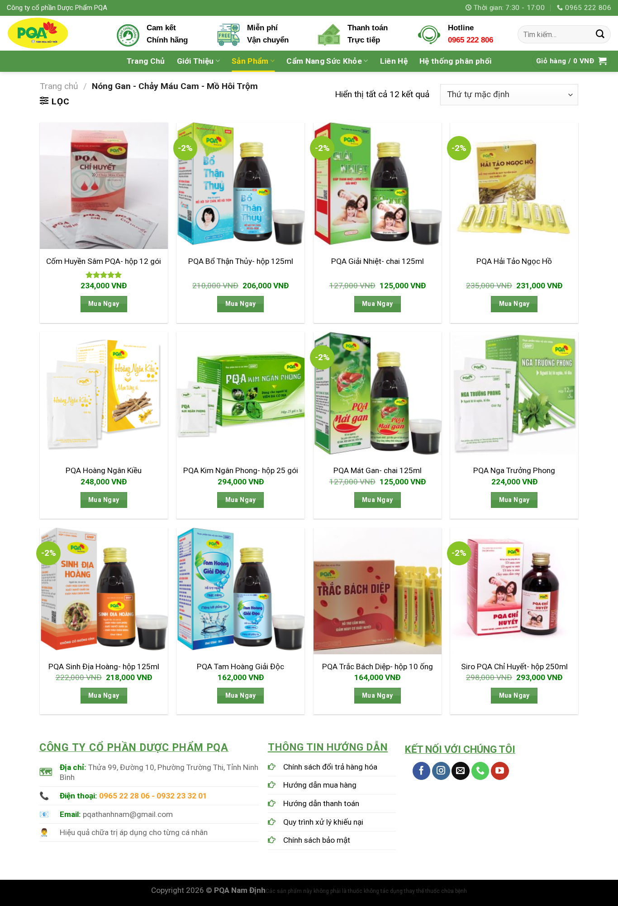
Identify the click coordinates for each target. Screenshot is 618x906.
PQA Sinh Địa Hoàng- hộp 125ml (103, 666)
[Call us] (480, 771)
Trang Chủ (146, 61)
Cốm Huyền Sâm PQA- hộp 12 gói (103, 261)
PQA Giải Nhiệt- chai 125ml (377, 261)
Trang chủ (59, 86)
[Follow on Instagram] (441, 771)
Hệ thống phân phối (455, 61)
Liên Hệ (394, 61)
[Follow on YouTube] (500, 771)
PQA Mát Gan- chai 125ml (377, 470)
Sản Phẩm (250, 61)
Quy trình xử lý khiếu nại (323, 821)
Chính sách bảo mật (316, 840)
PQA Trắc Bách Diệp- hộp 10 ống (377, 666)
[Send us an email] (461, 771)
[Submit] (600, 34)
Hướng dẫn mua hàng (320, 784)
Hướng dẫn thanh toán (321, 803)
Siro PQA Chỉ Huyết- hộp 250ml (514, 666)
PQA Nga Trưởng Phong (514, 470)
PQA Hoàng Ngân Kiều (104, 470)
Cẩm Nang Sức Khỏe (324, 61)
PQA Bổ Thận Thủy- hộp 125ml (240, 261)
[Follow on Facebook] (422, 771)
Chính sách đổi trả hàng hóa (330, 766)
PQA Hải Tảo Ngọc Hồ (514, 261)
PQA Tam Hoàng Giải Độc (240, 666)
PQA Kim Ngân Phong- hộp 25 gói (240, 470)
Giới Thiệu (195, 61)
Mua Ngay (103, 303)
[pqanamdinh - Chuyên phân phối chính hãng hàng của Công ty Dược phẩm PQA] (55, 33)
